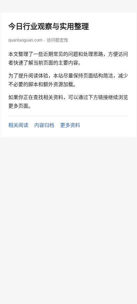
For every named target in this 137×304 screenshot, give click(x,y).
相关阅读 (18, 125)
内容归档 (44, 125)
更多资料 (70, 125)
